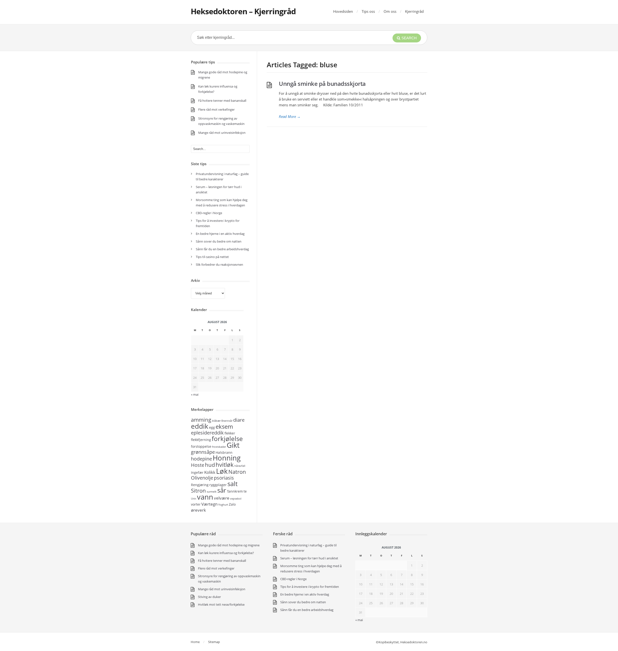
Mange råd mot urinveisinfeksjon (222, 132)
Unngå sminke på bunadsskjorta (322, 84)
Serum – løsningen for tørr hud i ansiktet (309, 558)
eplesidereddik (207, 432)
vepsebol (235, 498)
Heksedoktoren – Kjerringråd (243, 11)
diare (239, 420)
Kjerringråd (414, 11)
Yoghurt (223, 504)
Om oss (390, 11)
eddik (199, 426)
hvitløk (225, 464)
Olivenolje (202, 478)
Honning (227, 458)
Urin (193, 498)
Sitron (198, 490)
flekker (230, 433)
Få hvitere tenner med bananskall (222, 100)
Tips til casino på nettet (212, 257)
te (245, 491)
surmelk (212, 491)
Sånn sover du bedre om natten (218, 241)
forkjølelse (227, 438)
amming (201, 419)
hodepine (201, 458)
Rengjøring (200, 484)
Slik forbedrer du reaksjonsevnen (219, 264)
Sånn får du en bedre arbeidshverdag (222, 249)
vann (205, 497)
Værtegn (209, 504)
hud (210, 464)
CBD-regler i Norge (209, 213)
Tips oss (368, 11)
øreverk (198, 510)
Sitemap (214, 642)
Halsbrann (224, 452)
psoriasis (224, 478)
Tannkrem (235, 491)
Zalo (232, 504)
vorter (196, 504)
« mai (359, 620)
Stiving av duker (209, 597)
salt (232, 483)
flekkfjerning (201, 439)
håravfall (239, 466)
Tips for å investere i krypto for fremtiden (309, 586)
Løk (222, 471)
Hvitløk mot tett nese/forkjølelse (221, 604)
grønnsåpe (203, 452)
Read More (290, 116)
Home (195, 642)
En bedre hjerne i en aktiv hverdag (220, 233)
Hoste (197, 465)
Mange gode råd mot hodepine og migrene (229, 545)
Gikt (233, 445)
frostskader (219, 446)
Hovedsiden (343, 11)
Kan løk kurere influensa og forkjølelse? (226, 553)
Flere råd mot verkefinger (216, 109)
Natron (237, 471)
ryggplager (218, 484)
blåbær (216, 420)
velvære (221, 498)
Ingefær (197, 472)
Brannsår (226, 420)
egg (212, 427)
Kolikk (209, 472)
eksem (224, 426)
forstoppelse (201, 446)
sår (221, 490)
